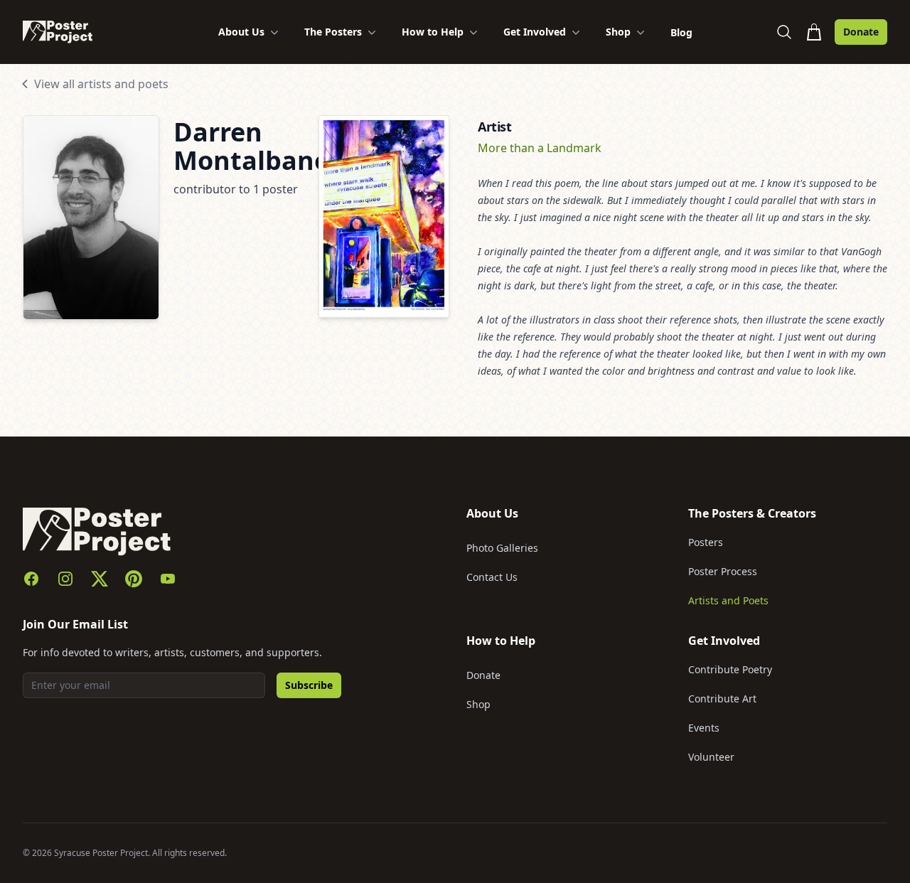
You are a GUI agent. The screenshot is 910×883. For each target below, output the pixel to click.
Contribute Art (722, 698)
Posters (705, 542)
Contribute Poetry (730, 669)
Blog (681, 32)
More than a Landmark (539, 148)
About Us (241, 31)
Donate (861, 31)
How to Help (433, 31)
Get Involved (534, 31)
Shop (618, 31)
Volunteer (711, 757)
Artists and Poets (728, 600)
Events (703, 727)
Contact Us (492, 577)
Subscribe (309, 685)
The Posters (333, 31)
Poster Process (722, 571)
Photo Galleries (502, 548)
